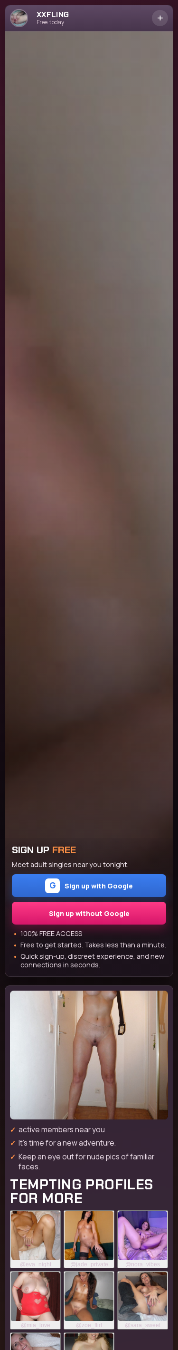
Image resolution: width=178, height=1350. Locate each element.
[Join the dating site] (89, 1055)
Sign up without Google (89, 913)
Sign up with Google (91, 885)
